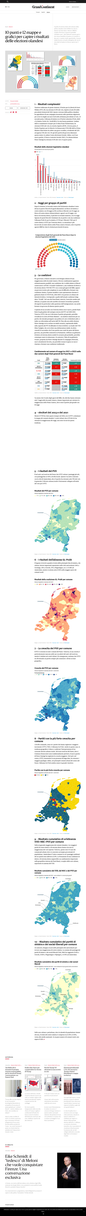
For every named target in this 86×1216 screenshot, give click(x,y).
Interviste (7, 1065)
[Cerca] (12, 1)
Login (67, 7)
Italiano (48, 12)
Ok (43, 1214)
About (6, 1207)
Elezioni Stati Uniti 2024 (17, 1065)
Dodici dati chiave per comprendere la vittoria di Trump (33, 1070)
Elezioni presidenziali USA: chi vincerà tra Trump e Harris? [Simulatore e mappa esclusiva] (71, 1071)
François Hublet (14, 101)
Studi (6, 27)
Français (38, 12)
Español (43, 12)
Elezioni (11, 27)
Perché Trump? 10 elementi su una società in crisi (52, 1070)
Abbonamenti (75, 6)
